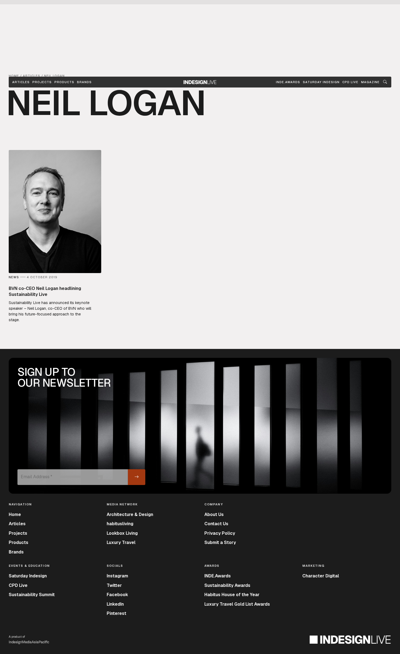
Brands (84, 82)
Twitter (114, 585)
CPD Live (18, 585)
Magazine (370, 82)
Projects (42, 82)
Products (64, 82)
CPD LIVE (350, 82)
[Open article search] (385, 82)
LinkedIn (115, 604)
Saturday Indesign (28, 576)
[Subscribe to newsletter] (136, 477)
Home (15, 514)
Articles (21, 82)
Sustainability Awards (227, 585)
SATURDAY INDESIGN (321, 82)
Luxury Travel (121, 542)
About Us (214, 514)
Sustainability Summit (32, 594)
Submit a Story (220, 542)
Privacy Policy (219, 533)
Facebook (117, 594)
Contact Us (216, 524)
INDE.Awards (217, 576)
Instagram (117, 576)
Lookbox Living (122, 533)
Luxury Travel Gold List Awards (237, 604)
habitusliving (120, 524)
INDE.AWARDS (288, 82)
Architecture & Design (130, 514)
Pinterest (116, 613)
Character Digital (320, 576)
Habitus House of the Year (232, 594)
